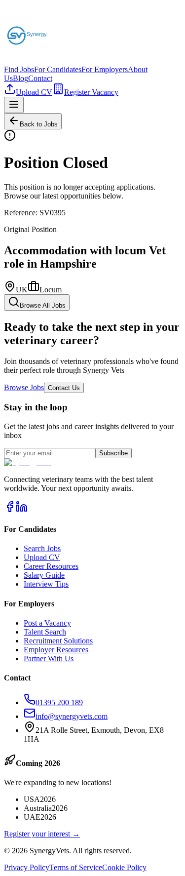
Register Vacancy (91, 92)
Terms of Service (75, 867)
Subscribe (113, 453)
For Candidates (57, 69)
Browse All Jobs (43, 305)
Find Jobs (19, 69)
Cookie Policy (124, 867)
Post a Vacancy (47, 623)
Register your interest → (42, 834)
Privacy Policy (26, 867)
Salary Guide (44, 575)
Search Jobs (42, 548)
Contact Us (64, 388)
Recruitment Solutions (58, 641)
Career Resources (51, 566)
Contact (40, 78)
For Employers (104, 69)
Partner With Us (49, 658)
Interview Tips (46, 584)
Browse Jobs (24, 387)
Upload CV (34, 92)
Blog (20, 78)
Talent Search (45, 632)
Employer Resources (56, 649)
